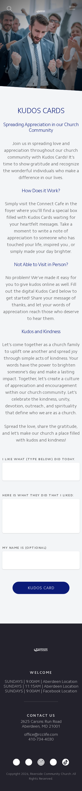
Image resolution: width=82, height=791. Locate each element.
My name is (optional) (24, 548)
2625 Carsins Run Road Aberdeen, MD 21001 (41, 724)
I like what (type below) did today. (38, 459)
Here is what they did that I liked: (38, 495)
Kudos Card (41, 587)
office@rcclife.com (41, 734)
